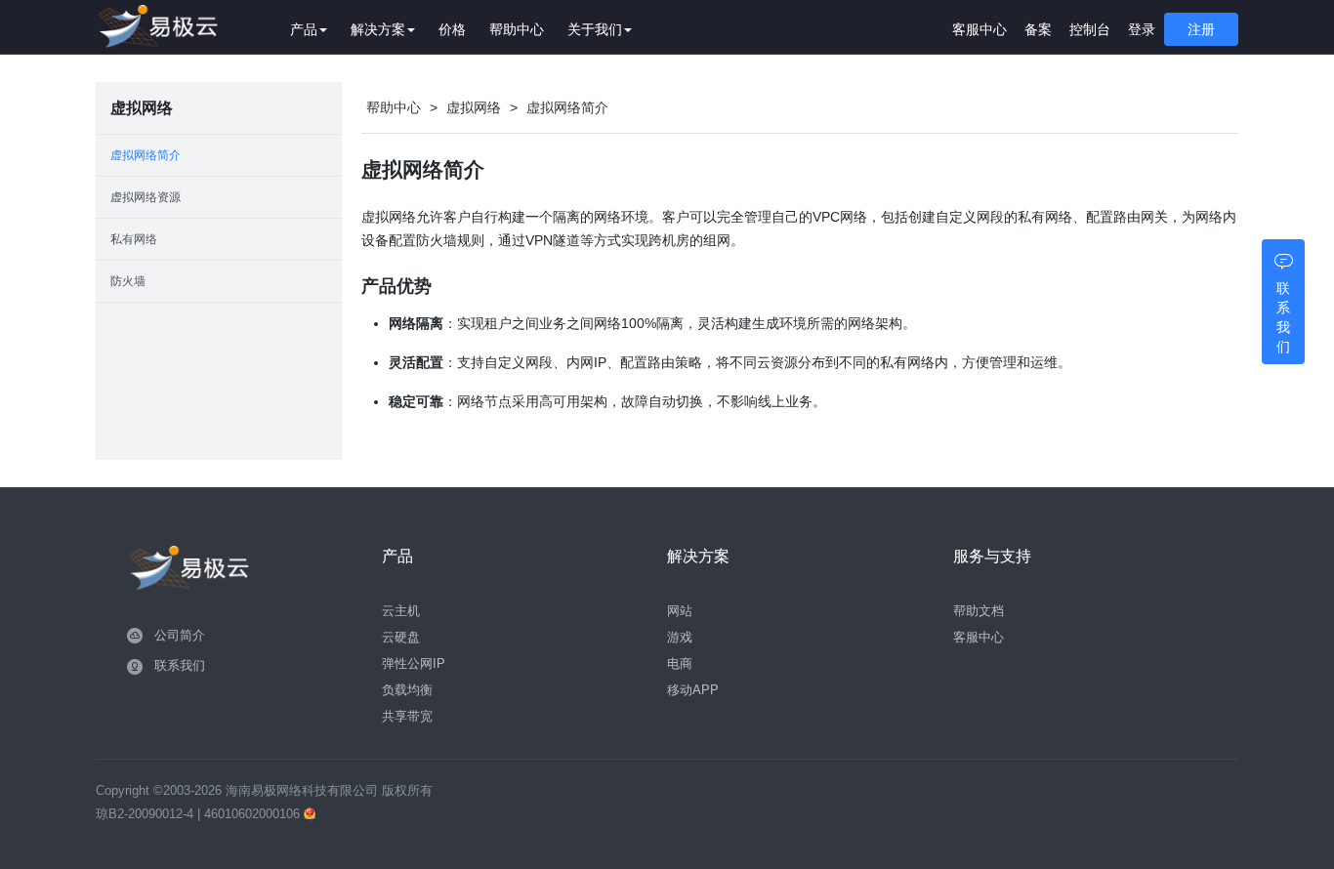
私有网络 (133, 239)
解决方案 (378, 29)
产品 (303, 29)
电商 (679, 663)
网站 (679, 610)
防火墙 (128, 281)
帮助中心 (516, 29)
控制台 (1089, 29)
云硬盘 (401, 637)
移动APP (693, 690)
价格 (452, 29)
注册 (1201, 29)
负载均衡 (407, 690)
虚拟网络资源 (145, 197)
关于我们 (594, 29)
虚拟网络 (473, 107)
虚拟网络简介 (145, 155)
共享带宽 (407, 716)
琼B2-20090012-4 (144, 814)
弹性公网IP (413, 663)
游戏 (679, 637)
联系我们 (179, 665)
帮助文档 (978, 610)
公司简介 (179, 635)
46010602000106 (254, 814)
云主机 (401, 610)
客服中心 (979, 29)
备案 (1038, 29)
